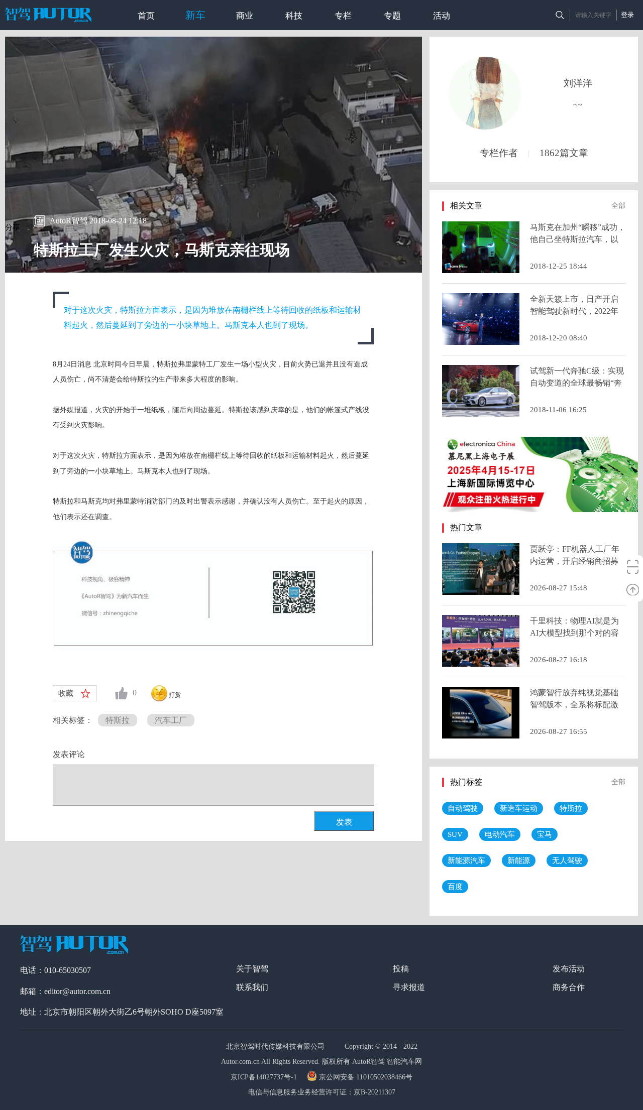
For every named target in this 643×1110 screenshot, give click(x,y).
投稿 (401, 968)
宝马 (544, 834)
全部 (618, 205)
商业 (244, 16)
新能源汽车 (466, 860)
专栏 (343, 16)
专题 (392, 16)
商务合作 (569, 987)
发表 (344, 822)
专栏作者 (499, 153)
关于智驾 (252, 968)
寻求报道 (409, 987)
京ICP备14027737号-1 (265, 1077)
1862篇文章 (564, 153)
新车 (195, 15)
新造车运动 (519, 808)
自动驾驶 (463, 808)
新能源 (518, 860)
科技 (293, 16)
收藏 (65, 693)
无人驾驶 (567, 860)
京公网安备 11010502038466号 (365, 1077)
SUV (455, 834)
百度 (455, 887)
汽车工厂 (171, 720)
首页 (146, 16)
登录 (627, 15)
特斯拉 (117, 720)
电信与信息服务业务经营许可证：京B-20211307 (321, 1092)
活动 (441, 16)
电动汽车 (500, 834)
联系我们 (252, 987)
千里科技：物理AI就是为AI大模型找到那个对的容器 (574, 632)
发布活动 (569, 968)
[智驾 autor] (48, 15)
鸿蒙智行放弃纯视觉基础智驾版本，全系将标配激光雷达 (574, 704)
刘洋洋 (578, 83)
